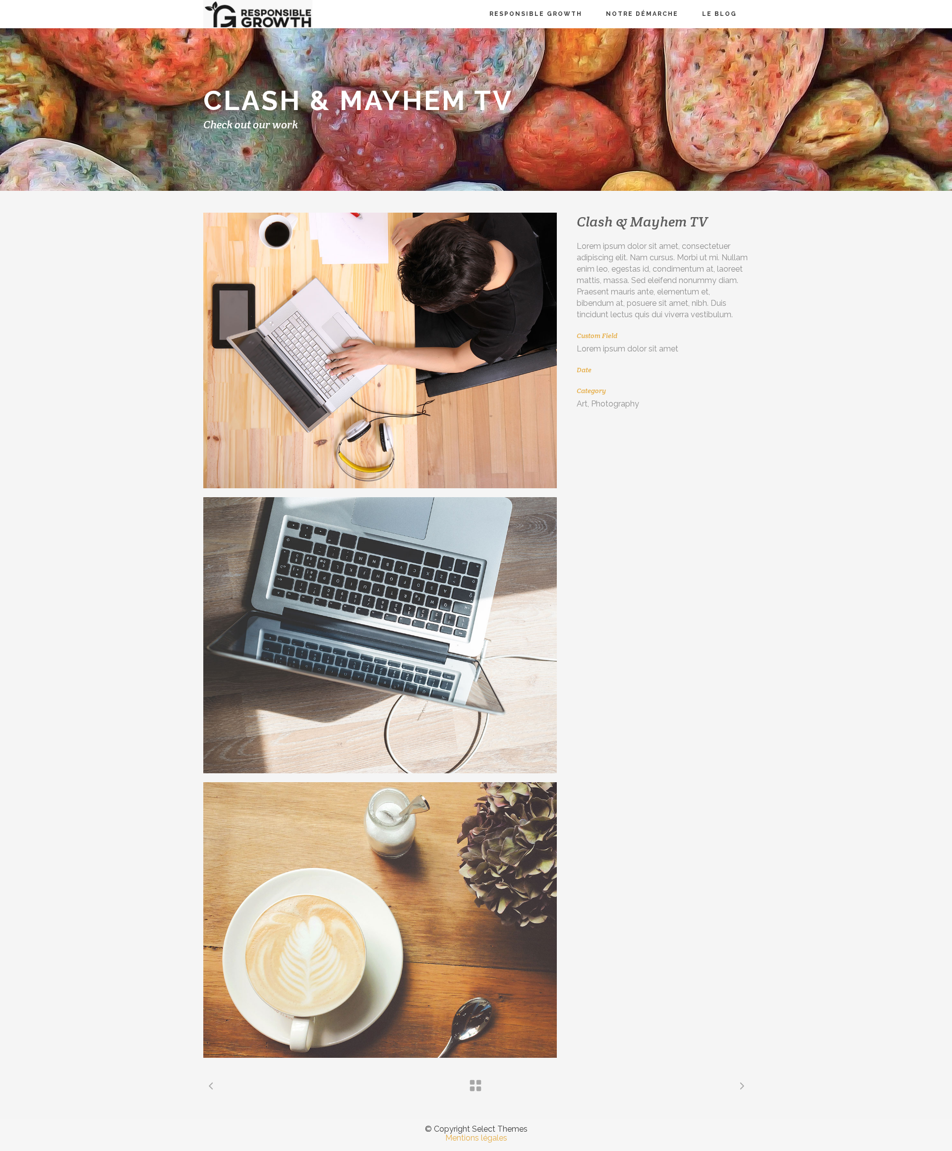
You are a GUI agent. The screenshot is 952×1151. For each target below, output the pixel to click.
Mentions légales (476, 1138)
